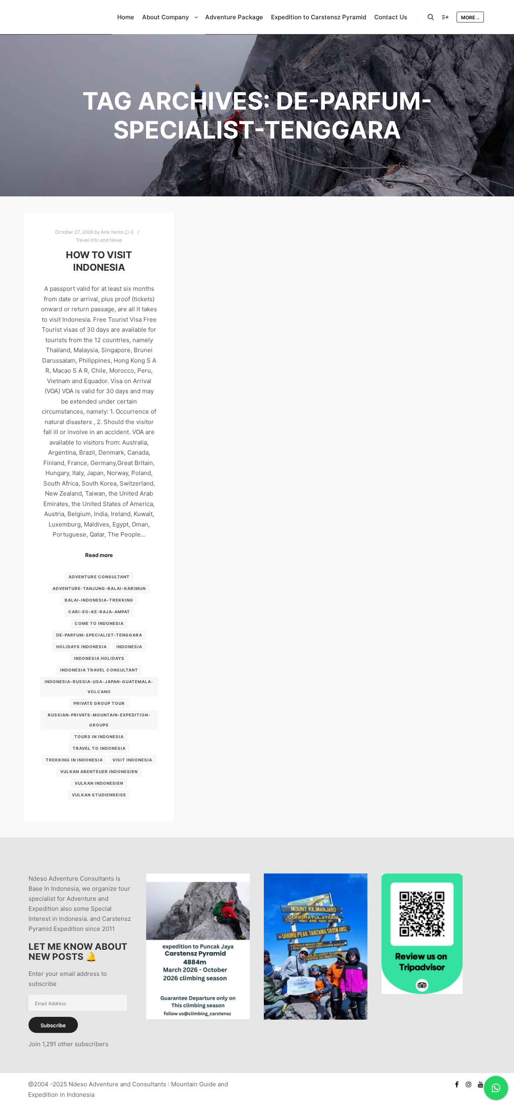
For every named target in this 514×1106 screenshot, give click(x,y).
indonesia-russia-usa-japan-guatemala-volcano (99, 686)
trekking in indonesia (74, 759)
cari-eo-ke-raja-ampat (99, 611)
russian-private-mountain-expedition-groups (99, 719)
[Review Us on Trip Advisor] (422, 992)
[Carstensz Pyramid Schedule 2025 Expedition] (198, 1017)
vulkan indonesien (99, 783)
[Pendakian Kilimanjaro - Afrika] (315, 1017)
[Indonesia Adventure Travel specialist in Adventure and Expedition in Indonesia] (64, 17)
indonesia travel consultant (99, 669)
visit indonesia (132, 759)
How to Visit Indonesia (99, 261)
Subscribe (53, 1025)
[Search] (431, 17)
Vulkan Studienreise (99, 794)
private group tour (99, 703)
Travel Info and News (99, 240)
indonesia (129, 646)
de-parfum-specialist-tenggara (99, 635)
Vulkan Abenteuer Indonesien (99, 771)
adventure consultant (99, 576)
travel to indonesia (99, 748)
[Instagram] (468, 1084)
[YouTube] (480, 1084)
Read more (99, 555)
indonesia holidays (99, 658)
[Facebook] (456, 1084)
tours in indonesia (99, 736)
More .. (470, 17)
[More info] (445, 17)
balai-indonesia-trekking (99, 600)
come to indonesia (99, 623)
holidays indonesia (81, 646)
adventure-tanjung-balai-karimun (99, 588)
